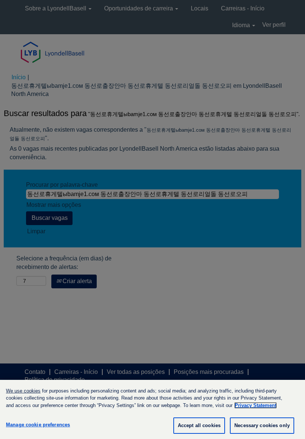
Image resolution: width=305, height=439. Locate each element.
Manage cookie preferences (38, 424)
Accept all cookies (199, 425)
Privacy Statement (255, 405)
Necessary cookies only (262, 425)
